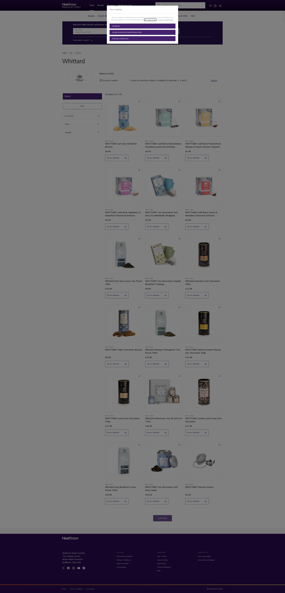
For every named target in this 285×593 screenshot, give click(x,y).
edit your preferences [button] (166, 20)
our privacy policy (150, 20)
